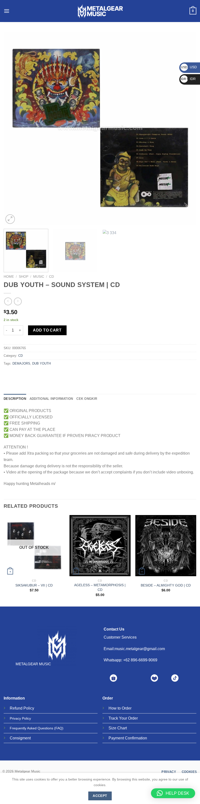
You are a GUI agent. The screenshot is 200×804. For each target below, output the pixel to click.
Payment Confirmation (128, 738)
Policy (28, 708)
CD (51, 276)
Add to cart (47, 330)
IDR (188, 79)
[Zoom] (10, 219)
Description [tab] (15, 399)
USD (189, 67)
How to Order (120, 708)
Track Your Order (123, 718)
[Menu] (7, 11)
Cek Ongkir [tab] (86, 399)
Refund (16, 708)
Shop (23, 276)
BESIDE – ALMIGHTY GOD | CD (166, 585)
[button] (173, 793)
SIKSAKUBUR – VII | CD (34, 585)
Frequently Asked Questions (31, 728)
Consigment (20, 738)
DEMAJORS (21, 363)
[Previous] (13, 128)
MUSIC (38, 276)
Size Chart (118, 728)
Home (9, 276)
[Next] (186, 128)
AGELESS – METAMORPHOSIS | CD (100, 587)
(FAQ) (58, 728)
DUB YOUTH (41, 363)
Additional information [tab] (51, 399)
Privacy (15, 718)
